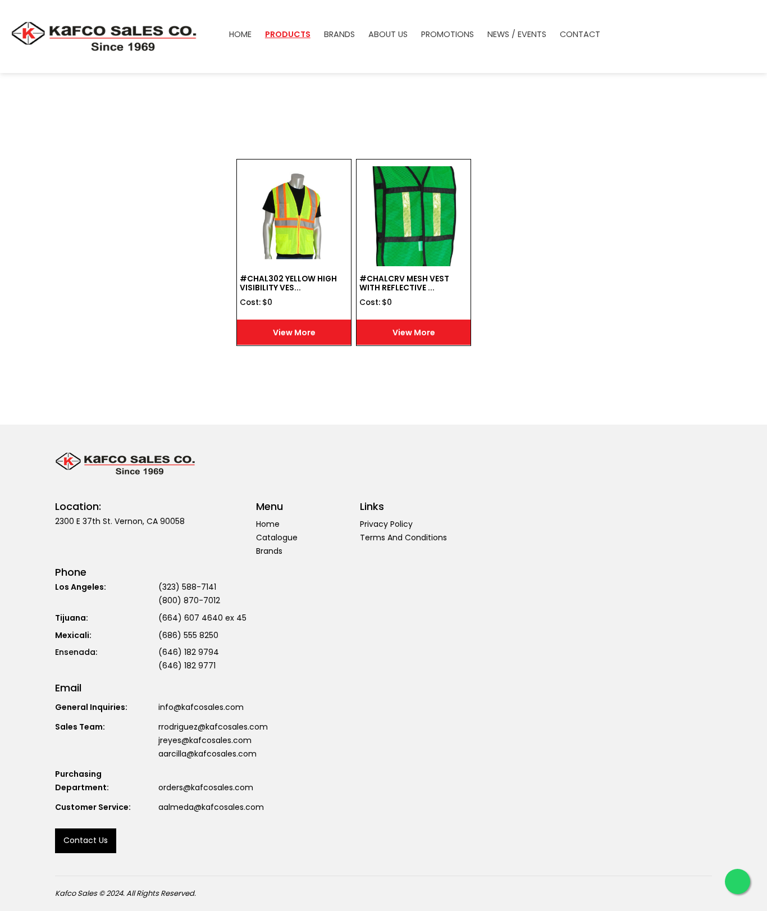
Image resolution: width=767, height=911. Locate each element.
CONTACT (580, 34)
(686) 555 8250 (188, 635)
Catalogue (277, 537)
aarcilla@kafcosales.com (207, 753)
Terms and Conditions (403, 537)
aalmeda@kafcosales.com (211, 807)
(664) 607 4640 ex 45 (202, 617)
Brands (269, 551)
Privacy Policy (386, 524)
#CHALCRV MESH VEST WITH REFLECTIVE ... (404, 283)
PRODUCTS (288, 34)
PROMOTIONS (447, 34)
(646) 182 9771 (187, 665)
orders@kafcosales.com (205, 787)
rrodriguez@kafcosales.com (213, 726)
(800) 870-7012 (189, 600)
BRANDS (339, 34)
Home (268, 524)
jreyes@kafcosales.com (205, 740)
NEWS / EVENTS (516, 34)
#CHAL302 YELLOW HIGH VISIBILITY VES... (288, 283)
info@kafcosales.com (201, 707)
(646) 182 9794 (188, 652)
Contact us (85, 840)
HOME (240, 34)
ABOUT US (388, 34)
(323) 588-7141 (187, 587)
